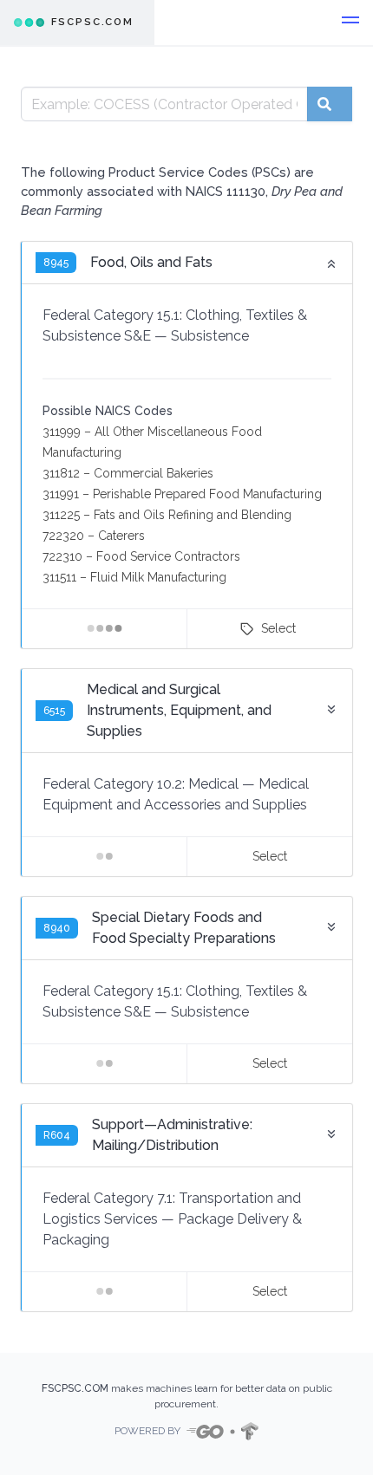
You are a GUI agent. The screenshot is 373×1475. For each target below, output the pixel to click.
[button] (350, 22)
